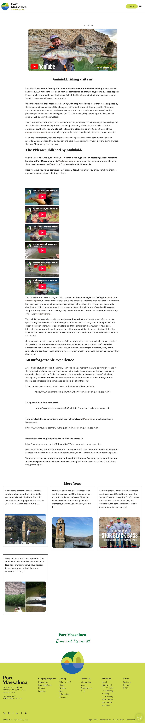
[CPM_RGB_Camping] (14, 3)
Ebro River (81, 95)
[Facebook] (85, 25)
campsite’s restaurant (36, 132)
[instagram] (8, 713)
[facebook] (12, 713)
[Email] (92, 25)
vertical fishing (43, 314)
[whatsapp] (21, 713)
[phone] (25, 713)
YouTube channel (66, 161)
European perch (33, 300)
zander (109, 297)
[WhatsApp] (88, 25)
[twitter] (4, 713)
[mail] (17, 713)
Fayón (91, 386)
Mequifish (88, 419)
